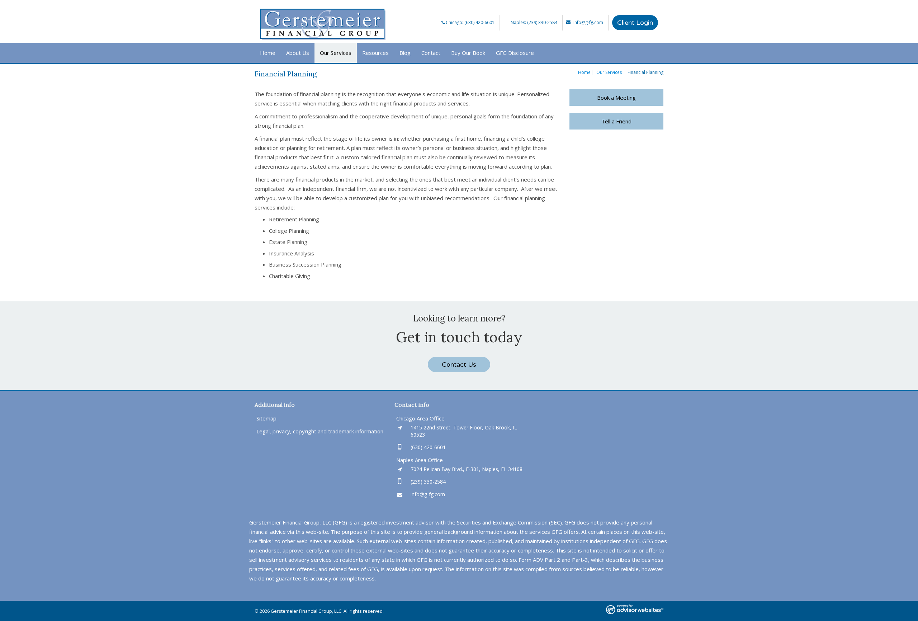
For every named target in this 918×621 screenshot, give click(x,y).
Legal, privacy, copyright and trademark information (319, 431)
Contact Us (459, 364)
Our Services (335, 52)
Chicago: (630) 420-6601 (470, 22)
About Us (297, 52)
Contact (430, 52)
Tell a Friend (616, 121)
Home (267, 52)
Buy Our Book (468, 52)
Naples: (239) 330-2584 (534, 22)
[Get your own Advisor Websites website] (634, 609)
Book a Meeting (616, 97)
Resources (375, 52)
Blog (405, 52)
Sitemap (266, 418)
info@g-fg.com (588, 22)
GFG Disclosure (515, 52)
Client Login (635, 23)
